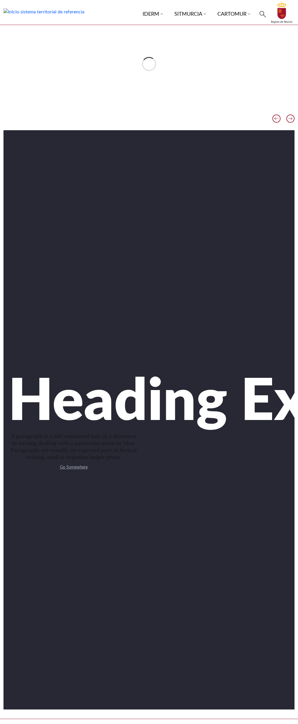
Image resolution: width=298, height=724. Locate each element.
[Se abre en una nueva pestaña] (281, 12)
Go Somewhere (74, 467)
